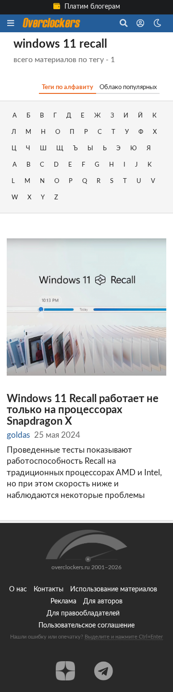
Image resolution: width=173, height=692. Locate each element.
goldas (18, 435)
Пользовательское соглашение (86, 625)
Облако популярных (128, 87)
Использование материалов (113, 589)
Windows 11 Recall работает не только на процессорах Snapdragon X (83, 410)
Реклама (63, 601)
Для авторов (103, 601)
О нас (18, 589)
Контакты (48, 589)
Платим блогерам (91, 6)
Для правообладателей (83, 613)
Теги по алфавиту (67, 87)
